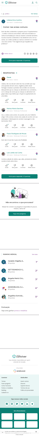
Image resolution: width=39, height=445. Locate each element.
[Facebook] (28, 54)
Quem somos (25, 381)
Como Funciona (6, 386)
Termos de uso (25, 388)
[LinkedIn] (33, 54)
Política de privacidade (27, 390)
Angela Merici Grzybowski (16, 278)
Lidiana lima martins (14, 20)
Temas (3, 381)
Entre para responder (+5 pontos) (19, 60)
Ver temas (34, 14)
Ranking (3, 390)
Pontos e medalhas (7, 388)
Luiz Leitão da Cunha (14, 153)
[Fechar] (36, 432)
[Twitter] (31, 54)
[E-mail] (36, 54)
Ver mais (35, 254)
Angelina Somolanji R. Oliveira (16, 296)
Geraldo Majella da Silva (16, 261)
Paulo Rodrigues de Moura (16, 133)
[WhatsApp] (25, 54)
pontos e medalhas (20, 311)
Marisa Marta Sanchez (15, 108)
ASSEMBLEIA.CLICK (16, 287)
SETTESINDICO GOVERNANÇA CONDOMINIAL (16, 270)
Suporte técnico (25, 386)
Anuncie (23, 383)
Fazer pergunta (5, 383)
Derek (9, 77)
